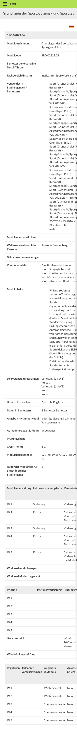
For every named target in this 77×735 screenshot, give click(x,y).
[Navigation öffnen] (5, 4)
